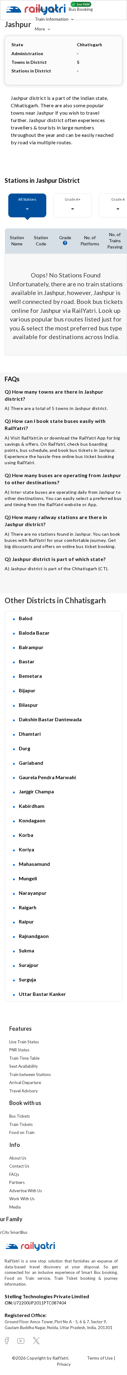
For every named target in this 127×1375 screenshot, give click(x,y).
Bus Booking (81, 9)
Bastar (27, 661)
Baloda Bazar (34, 633)
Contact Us (19, 1166)
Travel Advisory (23, 1090)
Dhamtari (30, 734)
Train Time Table (24, 1058)
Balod (25, 618)
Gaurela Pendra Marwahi (47, 777)
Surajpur (29, 965)
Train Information (52, 19)
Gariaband (31, 763)
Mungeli (28, 878)
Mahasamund (34, 864)
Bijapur (27, 690)
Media (15, 1207)
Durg (24, 748)
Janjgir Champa (36, 791)
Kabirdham (31, 806)
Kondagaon (32, 820)
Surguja (27, 979)
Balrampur (31, 647)
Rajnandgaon (34, 936)
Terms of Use (100, 1358)
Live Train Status (24, 1041)
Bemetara (30, 676)
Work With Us (22, 1198)
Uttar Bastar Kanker (42, 994)
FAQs (14, 1174)
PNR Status (19, 1049)
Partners (17, 1182)
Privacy (64, 1364)
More (40, 28)
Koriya (26, 849)
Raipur (26, 921)
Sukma (26, 950)
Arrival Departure (25, 1082)
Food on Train (22, 1132)
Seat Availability (23, 1066)
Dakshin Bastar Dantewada (50, 719)
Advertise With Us (25, 1190)
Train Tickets (47, 9)
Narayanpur (33, 893)
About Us (17, 1158)
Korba (26, 835)
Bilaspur (28, 705)
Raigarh (27, 907)
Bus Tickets (19, 1116)
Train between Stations (30, 1074)
